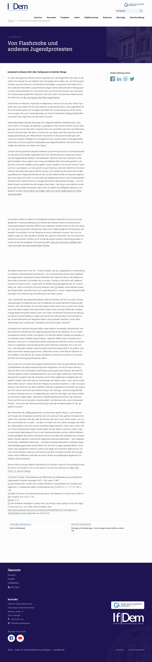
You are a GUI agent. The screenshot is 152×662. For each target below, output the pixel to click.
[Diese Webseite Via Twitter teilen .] (132, 79)
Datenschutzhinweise (136, 650)
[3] (63, 309)
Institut (38, 17)
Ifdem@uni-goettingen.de (20, 623)
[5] (46, 403)
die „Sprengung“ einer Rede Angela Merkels (42, 97)
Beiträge (120, 17)
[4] (58, 322)
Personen (51, 17)
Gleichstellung (137, 17)
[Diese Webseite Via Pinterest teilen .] (125, 79)
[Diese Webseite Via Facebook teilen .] (112, 79)
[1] (84, 270)
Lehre (77, 17)
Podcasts (107, 17)
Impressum (120, 650)
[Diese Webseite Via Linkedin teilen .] (119, 79)
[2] (56, 287)
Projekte (65, 17)
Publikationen (91, 17)
